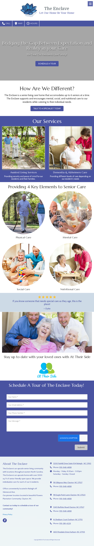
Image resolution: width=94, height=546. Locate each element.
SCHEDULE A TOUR (47, 63)
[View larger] (23, 212)
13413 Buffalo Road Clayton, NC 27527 (68, 507)
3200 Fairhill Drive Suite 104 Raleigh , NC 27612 (72, 463)
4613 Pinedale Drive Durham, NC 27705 (69, 532)
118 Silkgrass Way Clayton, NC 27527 (67, 482)
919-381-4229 (65, 523)
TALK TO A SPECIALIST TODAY (47, 108)
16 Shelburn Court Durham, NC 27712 (68, 519)
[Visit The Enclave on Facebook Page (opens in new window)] (5, 520)
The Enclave (56, 8)
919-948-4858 (65, 467)
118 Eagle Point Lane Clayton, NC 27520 (69, 495)
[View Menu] (90, 3)
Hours (33, 23)
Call (7, 23)
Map (20, 23)
